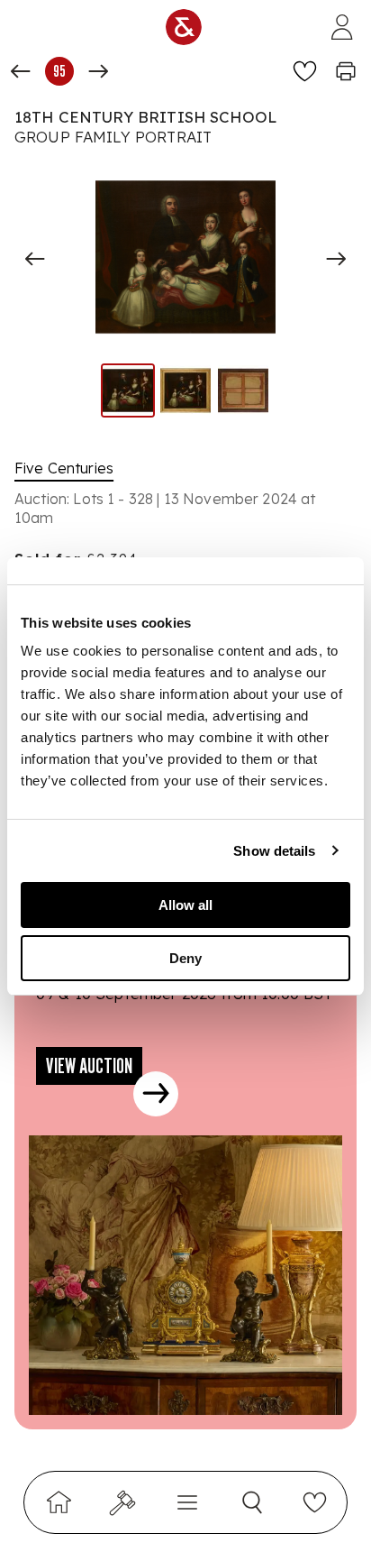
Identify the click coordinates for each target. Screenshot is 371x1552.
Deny (185, 958)
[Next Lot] (98, 71)
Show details (274, 851)
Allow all (185, 905)
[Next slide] (336, 259)
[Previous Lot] (21, 71)
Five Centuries (63, 468)
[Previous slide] (35, 259)
